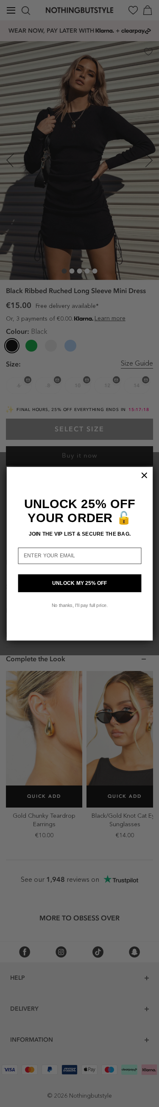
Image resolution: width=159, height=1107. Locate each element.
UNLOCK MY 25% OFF (79, 583)
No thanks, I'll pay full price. (79, 604)
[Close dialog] (144, 475)
